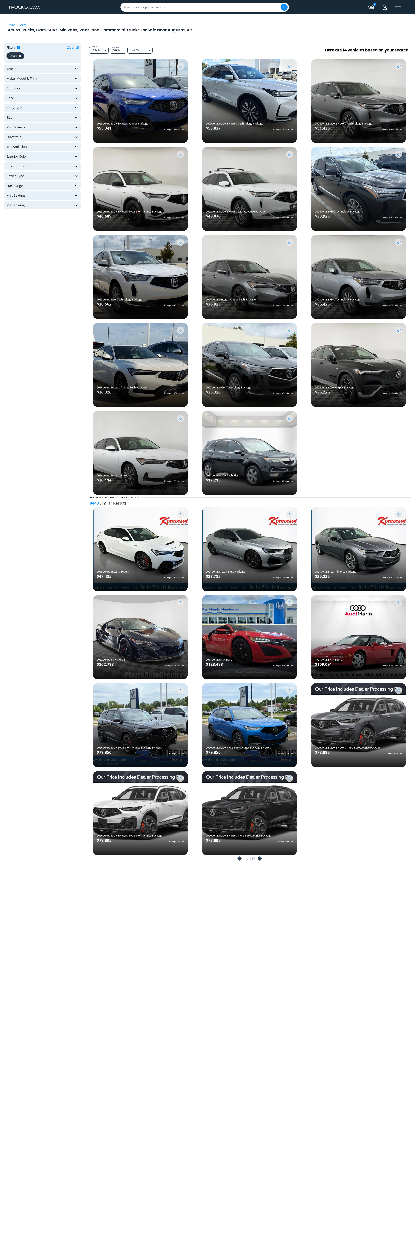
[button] (15, 55)
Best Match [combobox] (136, 50)
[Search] (284, 7)
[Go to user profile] (385, 7)
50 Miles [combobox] (96, 50)
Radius (94, 46)
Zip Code (116, 46)
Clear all (73, 47)
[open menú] (398, 7)
